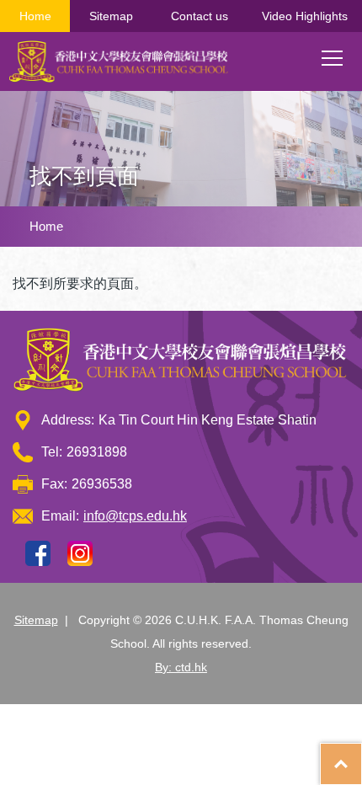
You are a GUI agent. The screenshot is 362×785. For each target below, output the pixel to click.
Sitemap (111, 16)
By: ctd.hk (181, 667)
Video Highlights (305, 16)
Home (35, 16)
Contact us (199, 16)
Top (361, 755)
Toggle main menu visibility (332, 57)
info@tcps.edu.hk (135, 516)
